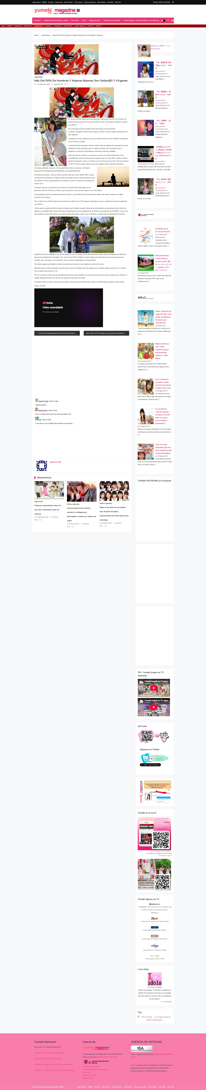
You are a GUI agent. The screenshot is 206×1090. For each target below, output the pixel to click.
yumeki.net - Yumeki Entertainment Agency (49, 1053)
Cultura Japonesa (90, 2)
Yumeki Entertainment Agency (107, 1057)
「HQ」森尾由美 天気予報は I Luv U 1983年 (163, 65)
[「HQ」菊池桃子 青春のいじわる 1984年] (146, 99)
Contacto (37, 20)
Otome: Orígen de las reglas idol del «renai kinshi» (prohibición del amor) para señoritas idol (163, 317)
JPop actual (78, 2)
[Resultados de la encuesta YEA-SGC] (146, 236)
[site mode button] (163, 20)
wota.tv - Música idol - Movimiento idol (48, 1059)
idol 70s (90, 26)
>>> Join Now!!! (166, 1002)
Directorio (75, 20)
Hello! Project (68, 2)
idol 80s (98, 26)
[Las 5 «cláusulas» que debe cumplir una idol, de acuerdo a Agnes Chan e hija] (146, 386)
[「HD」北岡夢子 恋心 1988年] (146, 128)
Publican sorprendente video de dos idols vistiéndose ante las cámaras (47, 509)
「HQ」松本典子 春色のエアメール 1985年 (163, 182)
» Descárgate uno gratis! (165, 855)
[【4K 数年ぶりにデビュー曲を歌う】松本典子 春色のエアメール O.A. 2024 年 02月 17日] (146, 154)
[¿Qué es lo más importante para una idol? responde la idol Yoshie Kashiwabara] (146, 452)
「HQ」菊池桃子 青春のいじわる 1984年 (163, 94)
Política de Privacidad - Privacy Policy (96, 1070)
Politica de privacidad (112, 20)
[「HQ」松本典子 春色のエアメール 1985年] (146, 186)
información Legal (89, 1075)
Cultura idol (59, 2)
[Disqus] (81, 365)
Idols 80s (110, 2)
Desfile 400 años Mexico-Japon (56, 20)
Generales (48, 26)
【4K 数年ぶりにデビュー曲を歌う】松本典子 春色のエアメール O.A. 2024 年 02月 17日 (163, 152)
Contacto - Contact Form (92, 1067)
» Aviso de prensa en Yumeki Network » (161, 851)
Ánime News (101, 2)
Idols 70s (118, 2)
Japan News (36, 2)
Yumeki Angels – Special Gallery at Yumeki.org (141, 20)
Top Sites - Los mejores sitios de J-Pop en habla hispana (54, 1070)
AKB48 (44, 2)
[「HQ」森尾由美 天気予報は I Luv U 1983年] (146, 69)
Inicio (84, 20)
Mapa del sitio (95, 20)
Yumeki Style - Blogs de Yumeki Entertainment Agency (53, 1064)
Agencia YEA (58, 84)
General (50, 2)
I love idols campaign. (154, 987)
